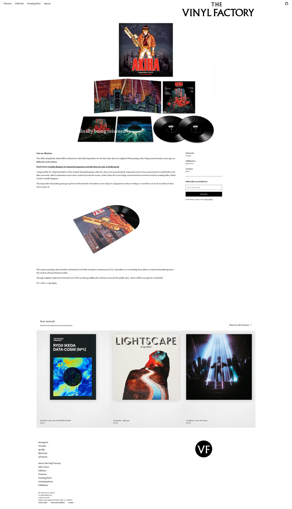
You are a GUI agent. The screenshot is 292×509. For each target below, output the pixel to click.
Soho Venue (43, 467)
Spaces (47, 3)
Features (42, 474)
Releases (8, 3)
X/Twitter (42, 457)
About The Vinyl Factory (49, 463)
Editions (42, 470)
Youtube (42, 446)
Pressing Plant (34, 3)
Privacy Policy (42, 502)
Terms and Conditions (58, 502)
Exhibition (43, 485)
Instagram (43, 442)
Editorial (19, 3)
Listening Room (45, 481)
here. (54, 283)
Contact (70, 502)
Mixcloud (42, 453)
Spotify (41, 449)
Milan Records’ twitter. (46, 161)
